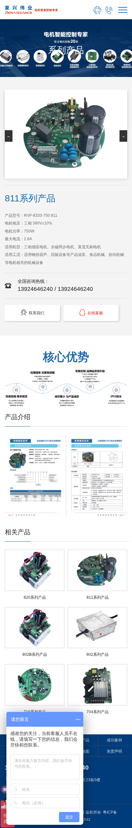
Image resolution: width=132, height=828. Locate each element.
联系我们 (32, 312)
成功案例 (114, 740)
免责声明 (114, 751)
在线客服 (91, 312)
